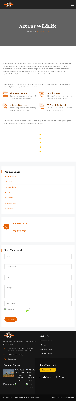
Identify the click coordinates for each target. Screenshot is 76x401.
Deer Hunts (8, 198)
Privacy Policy (56, 398)
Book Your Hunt (47, 370)
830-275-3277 (19, 231)
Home (31, 31)
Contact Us (12, 359)
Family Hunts (9, 208)
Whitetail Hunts (10, 176)
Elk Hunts (7, 192)
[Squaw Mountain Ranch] (8, 4)
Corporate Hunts (10, 203)
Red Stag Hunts (10, 187)
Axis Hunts (8, 182)
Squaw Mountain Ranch (20, 398)
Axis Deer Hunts (46, 349)
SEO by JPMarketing (69, 398)
